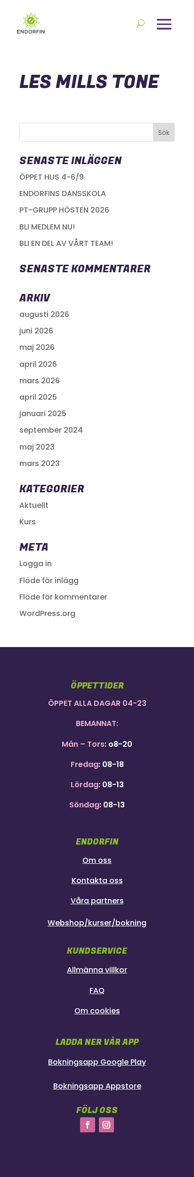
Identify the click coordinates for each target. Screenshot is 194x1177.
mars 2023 (39, 463)
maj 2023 (37, 447)
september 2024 (51, 430)
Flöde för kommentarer (63, 597)
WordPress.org (47, 613)
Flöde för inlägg (49, 580)
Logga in (35, 563)
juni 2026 (36, 330)
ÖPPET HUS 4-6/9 (51, 177)
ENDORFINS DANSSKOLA (62, 193)
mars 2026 (39, 380)
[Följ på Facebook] (87, 1124)
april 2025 (38, 397)
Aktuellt (33, 505)
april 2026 (38, 364)
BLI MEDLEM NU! (47, 226)
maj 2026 (37, 347)
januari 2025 (42, 413)
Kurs (27, 521)
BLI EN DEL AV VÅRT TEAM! (66, 243)
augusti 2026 (44, 314)
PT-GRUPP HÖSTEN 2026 (64, 210)
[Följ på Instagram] (106, 1124)
